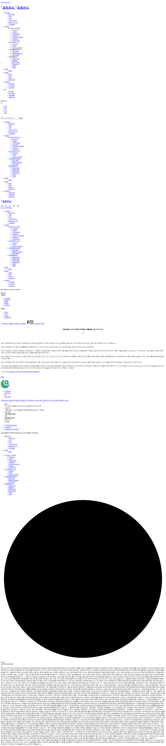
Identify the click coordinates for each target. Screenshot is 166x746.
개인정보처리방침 (11, 425)
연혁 (10, 16)
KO (6, 106)
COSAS (14, 44)
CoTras (14, 32)
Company (8, 298)
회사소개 (8, 436)
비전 (10, 18)
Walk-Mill (15, 51)
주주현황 (11, 95)
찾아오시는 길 (13, 22)
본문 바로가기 (5, 2)
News (10, 74)
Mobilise (15, 60)
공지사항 (11, 83)
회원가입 (9, 208)
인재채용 (11, 24)
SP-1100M (15, 55)
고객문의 (11, 85)
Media (3, 295)
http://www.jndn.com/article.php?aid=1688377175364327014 (23, 371)
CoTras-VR (15, 40)
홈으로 (3, 293)
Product (7, 300)
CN (6, 111)
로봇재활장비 (9, 484)
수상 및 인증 (12, 20)
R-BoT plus (16, 59)
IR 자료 (10, 91)
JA (5, 109)
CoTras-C (15, 39)
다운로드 (11, 87)
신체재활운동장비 (11, 476)
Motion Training (17, 53)
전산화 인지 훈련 (10, 455)
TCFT (14, 46)
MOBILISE (16, 169)
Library (10, 78)
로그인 (3, 208)
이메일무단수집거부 (11, 429)
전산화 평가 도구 (10, 469)
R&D (10, 71)
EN (6, 108)
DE (6, 113)
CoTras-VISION (17, 48)
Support (7, 305)
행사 (10, 76)
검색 (21, 118)
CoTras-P (15, 30)
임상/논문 (11, 80)
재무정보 (11, 97)
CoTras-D (15, 35)
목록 (2, 377)
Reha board (15, 64)
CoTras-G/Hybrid (17, 37)
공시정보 (11, 93)
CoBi (14, 67)
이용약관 (8, 427)
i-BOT (14, 65)
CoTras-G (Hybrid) (18, 146)
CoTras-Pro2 (16, 34)
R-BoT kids (16, 62)
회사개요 (11, 14)
